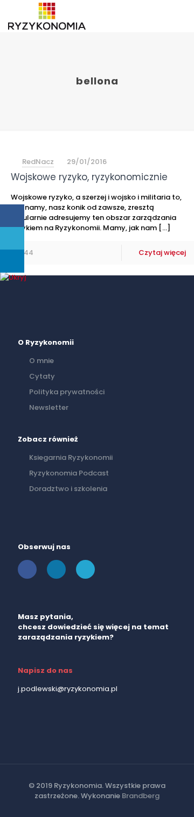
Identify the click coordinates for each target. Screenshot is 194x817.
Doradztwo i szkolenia (68, 489)
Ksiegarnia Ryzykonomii (71, 457)
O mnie (41, 361)
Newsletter (48, 407)
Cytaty (42, 376)
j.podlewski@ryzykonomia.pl (67, 689)
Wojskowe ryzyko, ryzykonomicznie (89, 176)
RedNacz (38, 162)
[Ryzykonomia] (47, 16)
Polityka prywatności (67, 392)
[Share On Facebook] (12, 216)
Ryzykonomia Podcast (69, 473)
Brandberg (141, 796)
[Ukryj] (13, 277)
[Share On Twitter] (12, 238)
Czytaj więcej (162, 252)
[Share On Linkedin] (12, 261)
